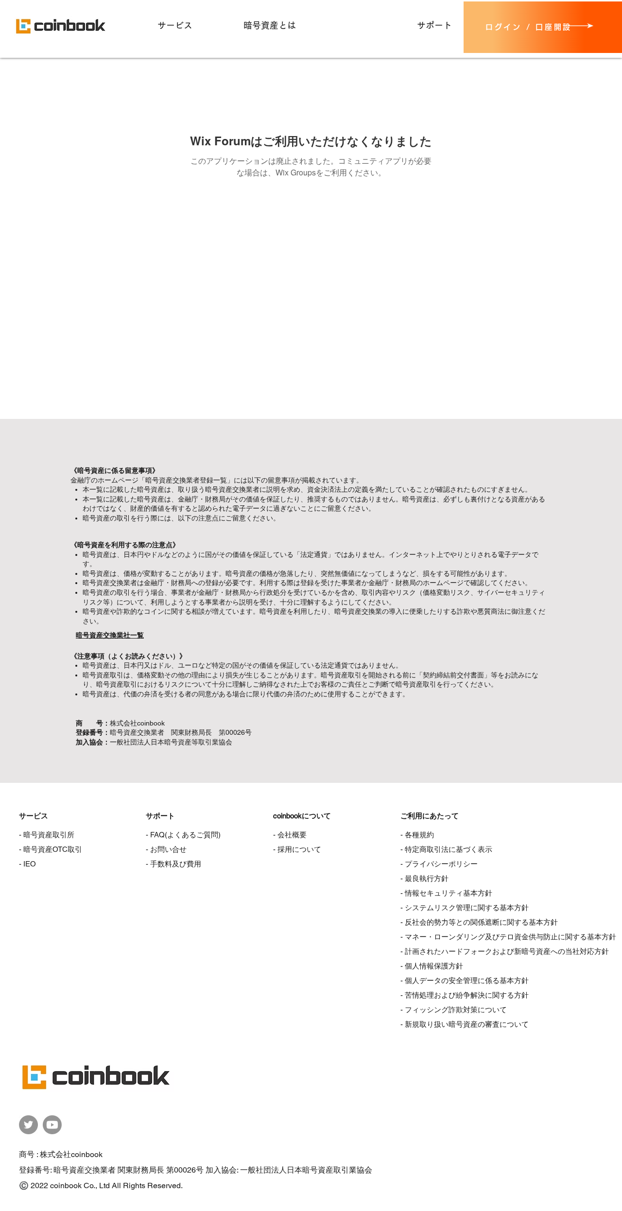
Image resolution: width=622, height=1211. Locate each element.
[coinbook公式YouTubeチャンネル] (52, 1124)
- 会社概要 (290, 834)
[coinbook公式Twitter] (28, 1124)
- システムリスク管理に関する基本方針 (464, 907)
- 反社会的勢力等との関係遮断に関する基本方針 (479, 922)
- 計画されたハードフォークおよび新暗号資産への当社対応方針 (504, 951)
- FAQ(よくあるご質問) (183, 834)
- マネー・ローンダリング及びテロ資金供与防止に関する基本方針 (508, 937)
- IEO (27, 864)
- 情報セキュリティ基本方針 (446, 893)
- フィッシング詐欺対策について (453, 1009)
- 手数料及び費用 (173, 864)
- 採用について (297, 849)
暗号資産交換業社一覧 (110, 635)
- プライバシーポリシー (439, 864)
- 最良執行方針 (424, 878)
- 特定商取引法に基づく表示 (446, 849)
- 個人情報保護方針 (431, 966)
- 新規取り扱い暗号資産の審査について (464, 1024)
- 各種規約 (417, 834)
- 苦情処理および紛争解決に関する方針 (464, 995)
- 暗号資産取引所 (46, 834)
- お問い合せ (166, 849)
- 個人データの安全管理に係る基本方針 (464, 980)
